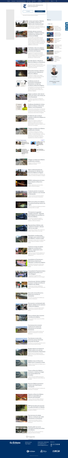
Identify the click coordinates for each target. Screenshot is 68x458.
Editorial (28, 1)
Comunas (13, 1)
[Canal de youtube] (59, 444)
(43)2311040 (40, 442)
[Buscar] (58, 1)
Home (9, 1)
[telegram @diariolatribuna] (57, 444)
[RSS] (51, 445)
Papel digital (27, 443)
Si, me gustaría (40, 11)
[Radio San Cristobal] (43, 451)
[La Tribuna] (31, 451)
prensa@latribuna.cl (42, 443)
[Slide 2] (54, 84)
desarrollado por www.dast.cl (34, 455)
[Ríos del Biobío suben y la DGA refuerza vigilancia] (50, 52)
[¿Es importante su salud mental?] (54, 71)
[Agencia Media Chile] (56, 451)
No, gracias (28, 11)
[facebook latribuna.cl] (51, 444)
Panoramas (47, 1)
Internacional (19, 1)
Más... (52, 1)
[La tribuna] (15, 443)
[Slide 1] (53, 84)
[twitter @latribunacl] (53, 444)
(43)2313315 (46, 442)
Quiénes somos (28, 442)
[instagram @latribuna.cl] (55, 444)
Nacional (23, 1)
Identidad (34, 1)
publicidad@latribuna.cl (43, 445)
